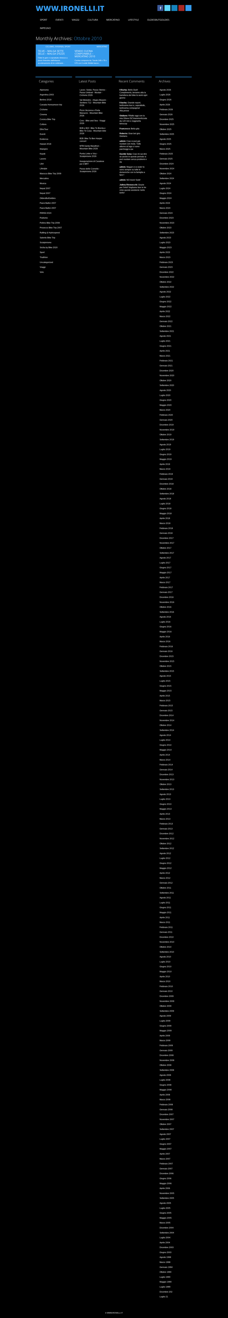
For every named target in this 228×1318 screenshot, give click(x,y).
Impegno (45, 28)
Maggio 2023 (166, 247)
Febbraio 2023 (166, 262)
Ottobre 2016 (165, 607)
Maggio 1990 (166, 1282)
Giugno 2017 (165, 567)
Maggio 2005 (166, 1218)
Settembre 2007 (167, 1129)
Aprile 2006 (165, 1188)
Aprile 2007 (165, 1154)
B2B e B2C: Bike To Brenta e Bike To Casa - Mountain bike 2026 (93, 131)
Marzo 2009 (165, 1040)
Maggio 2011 (165, 912)
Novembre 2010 (167, 942)
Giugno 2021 (165, 346)
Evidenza (59, 46)
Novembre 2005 (167, 1193)
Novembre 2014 (167, 720)
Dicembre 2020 (167, 371)
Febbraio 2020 (166, 415)
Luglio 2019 (165, 449)
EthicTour (44, 129)
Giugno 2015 (165, 686)
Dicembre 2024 (167, 164)
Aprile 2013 (165, 814)
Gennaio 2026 (166, 114)
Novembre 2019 (167, 430)
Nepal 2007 (45, 188)
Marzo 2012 (165, 878)
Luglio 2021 (165, 341)
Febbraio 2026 (166, 109)
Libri (42, 164)
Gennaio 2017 (166, 592)
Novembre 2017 (167, 543)
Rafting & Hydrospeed (50, 233)
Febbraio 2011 (166, 927)
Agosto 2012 (165, 853)
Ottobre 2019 (165, 434)
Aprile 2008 (165, 1095)
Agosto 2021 (165, 336)
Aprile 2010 (165, 976)
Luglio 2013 (165, 799)
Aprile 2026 (165, 105)
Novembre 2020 (167, 375)
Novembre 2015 (167, 661)
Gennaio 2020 (166, 420)
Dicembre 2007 (167, 1114)
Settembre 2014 (167, 730)
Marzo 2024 (165, 208)
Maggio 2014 (166, 750)
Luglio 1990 (165, 1277)
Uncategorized (46, 262)
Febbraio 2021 (166, 361)
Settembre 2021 (167, 331)
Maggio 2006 (166, 1183)
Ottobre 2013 (165, 784)
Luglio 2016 (165, 622)
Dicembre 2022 (167, 272)
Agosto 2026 (165, 90)
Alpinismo (44, 90)
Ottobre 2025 (165, 129)
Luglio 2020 (165, 395)
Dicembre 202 (166, 1292)
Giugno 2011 (165, 907)
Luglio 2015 (165, 681)
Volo (42, 272)
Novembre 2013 (167, 779)
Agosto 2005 (165, 1203)
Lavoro (43, 159)
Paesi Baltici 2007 (48, 203)
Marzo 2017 (165, 582)
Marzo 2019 (165, 469)
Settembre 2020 (167, 385)
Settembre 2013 (167, 789)
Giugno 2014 (165, 745)
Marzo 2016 (165, 641)
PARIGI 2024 (45, 213)
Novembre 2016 (167, 602)
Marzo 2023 (165, 257)
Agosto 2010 (165, 957)
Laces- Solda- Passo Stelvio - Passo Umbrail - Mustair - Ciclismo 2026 (93, 92)
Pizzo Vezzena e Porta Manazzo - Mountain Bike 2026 (91, 113)
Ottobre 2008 (165, 1065)
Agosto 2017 (165, 558)
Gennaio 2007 (166, 1169)
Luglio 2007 (165, 1139)
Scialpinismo (45, 242)
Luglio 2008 (165, 1080)
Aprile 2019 (165, 464)
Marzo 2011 (165, 922)
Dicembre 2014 (167, 715)
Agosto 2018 (165, 499)
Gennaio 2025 (166, 159)
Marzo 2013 (165, 819)
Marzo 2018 (165, 523)
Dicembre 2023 (167, 218)
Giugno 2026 (165, 100)
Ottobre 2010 (165, 947)
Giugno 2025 (165, 144)
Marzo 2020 (165, 410)
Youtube (181, 8)
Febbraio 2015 (166, 705)
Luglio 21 (164, 1297)
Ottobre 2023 (165, 228)
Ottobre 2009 (165, 1006)
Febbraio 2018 (166, 528)
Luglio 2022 (165, 297)
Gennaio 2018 (166, 533)
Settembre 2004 (167, 1233)
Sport (43, 19)
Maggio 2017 (166, 572)
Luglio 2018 (165, 504)
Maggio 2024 (166, 198)
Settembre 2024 (167, 178)
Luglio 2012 (165, 858)
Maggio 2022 (166, 306)
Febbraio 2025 (166, 154)
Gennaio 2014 (166, 770)
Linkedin (174, 8)
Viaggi (75, 19)
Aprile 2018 (165, 518)
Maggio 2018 (166, 513)
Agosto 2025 (165, 139)
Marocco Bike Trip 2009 (50, 173)
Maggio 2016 (166, 632)
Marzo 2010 (165, 981)
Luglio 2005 (165, 1208)
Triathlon (44, 257)
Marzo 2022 (165, 316)
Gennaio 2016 (166, 651)
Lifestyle (133, 19)
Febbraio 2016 (166, 646)
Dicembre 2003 (167, 1247)
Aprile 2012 (165, 873)
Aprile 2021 (165, 351)
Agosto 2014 (165, 735)
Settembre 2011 (167, 893)
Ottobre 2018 (165, 489)
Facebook (160, 8)
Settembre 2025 (167, 134)
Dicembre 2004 (167, 1228)
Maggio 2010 (166, 971)
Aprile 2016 (165, 637)
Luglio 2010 (165, 962)
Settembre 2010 (167, 952)
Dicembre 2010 (167, 937)
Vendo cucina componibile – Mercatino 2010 (85, 53)
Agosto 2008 (165, 1075)
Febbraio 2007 (166, 1164)
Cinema (43, 114)
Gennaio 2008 (166, 1109)
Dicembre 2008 (167, 1055)
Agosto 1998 (165, 1257)
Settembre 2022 (167, 287)
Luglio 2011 (165, 903)
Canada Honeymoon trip (51, 105)
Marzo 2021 (165, 356)
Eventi (59, 19)
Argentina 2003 (47, 95)
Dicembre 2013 (167, 774)
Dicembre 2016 (167, 597)
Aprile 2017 (165, 577)
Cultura (93, 19)
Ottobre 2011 (165, 888)
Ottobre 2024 (165, 173)
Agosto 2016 (165, 617)
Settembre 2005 (167, 1198)
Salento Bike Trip (47, 238)
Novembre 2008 (167, 1060)
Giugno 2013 (165, 804)
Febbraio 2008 (166, 1104)
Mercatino (113, 19)
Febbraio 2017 (166, 587)
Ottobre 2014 (165, 725)
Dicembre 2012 (167, 833)
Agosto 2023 (165, 238)
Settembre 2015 (167, 671)
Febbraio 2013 (166, 824)
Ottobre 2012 (165, 843)
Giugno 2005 (165, 1213)
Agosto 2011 (165, 898)
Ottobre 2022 (165, 282)
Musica (43, 183)
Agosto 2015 (165, 676)
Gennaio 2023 (166, 267)
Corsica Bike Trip (47, 119)
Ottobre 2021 (165, 326)
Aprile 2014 (165, 755)
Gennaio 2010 (166, 991)
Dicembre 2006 (167, 1173)
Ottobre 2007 (165, 1124)
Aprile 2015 (165, 696)
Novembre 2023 (167, 223)
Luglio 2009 (165, 1021)
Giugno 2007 (165, 1144)
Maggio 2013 (166, 809)
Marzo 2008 (165, 1099)
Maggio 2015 (166, 691)
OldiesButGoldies (158, 19)
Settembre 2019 (167, 439)
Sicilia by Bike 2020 (49, 247)
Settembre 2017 (167, 553)
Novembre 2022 (167, 277)
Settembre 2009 (167, 1011)
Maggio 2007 (166, 1149)
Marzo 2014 (165, 760)
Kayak (42, 154)
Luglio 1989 (165, 1287)
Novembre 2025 (167, 124)
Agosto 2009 (165, 1016)
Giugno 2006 (165, 1178)
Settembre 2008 (167, 1070)
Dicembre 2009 (167, 996)
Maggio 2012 (166, 868)
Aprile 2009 (165, 1036)
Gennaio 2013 (166, 829)
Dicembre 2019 (167, 425)
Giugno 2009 (165, 1026)
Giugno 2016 (165, 627)
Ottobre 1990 (165, 1272)
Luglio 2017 (165, 563)
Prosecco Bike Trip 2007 (51, 228)
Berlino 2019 (45, 100)
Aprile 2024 (165, 203)
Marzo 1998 (165, 1262)
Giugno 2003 (165, 1252)
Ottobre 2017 (165, 548)
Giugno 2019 (165, 454)
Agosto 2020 (165, 390)
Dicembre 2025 (167, 119)
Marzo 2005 (165, 1223)
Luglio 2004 (165, 1237)
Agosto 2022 (165, 292)
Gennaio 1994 (166, 1267)
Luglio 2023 (165, 242)
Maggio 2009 (166, 1031)
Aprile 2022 (165, 311)
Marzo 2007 (165, 1159)
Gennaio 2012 (166, 883)
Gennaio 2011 (166, 932)
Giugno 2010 (165, 966)
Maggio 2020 (166, 405)
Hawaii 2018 (45, 144)
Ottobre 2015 (165, 666)
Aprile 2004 (165, 1242)
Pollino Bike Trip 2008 (50, 223)
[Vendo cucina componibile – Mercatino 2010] (91, 46)
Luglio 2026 (165, 95)
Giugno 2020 (165, 400)
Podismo (44, 218)
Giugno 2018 (165, 508)
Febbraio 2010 (166, 986)
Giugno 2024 (165, 193)
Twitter (167, 8)
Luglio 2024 (165, 188)
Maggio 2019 (166, 459)
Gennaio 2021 (166, 366)
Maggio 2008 (166, 1090)
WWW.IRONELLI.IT (70, 8)
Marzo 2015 (165, 700)
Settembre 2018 (167, 494)
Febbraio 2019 (166, 474)
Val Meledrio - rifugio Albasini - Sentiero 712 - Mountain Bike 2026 (93, 103)
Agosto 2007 (165, 1134)
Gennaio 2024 (166, 213)
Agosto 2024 (165, 183)
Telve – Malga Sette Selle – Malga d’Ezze (51, 52)
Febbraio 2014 (166, 765)
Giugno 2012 (165, 863)
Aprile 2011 (165, 917)
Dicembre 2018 (167, 484)
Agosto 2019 (165, 444)
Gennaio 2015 (166, 710)
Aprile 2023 (165, 252)
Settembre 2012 (167, 848)
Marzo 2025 (165, 149)
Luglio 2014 (165, 740)
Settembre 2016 (167, 612)
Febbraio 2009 (166, 1045)
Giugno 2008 (165, 1085)
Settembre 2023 (167, 233)
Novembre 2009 (167, 1001)
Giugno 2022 (165, 301)
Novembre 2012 (167, 838)
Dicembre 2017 (167, 538)
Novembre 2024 (167, 168)
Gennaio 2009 (166, 1050)
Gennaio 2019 (166, 479)
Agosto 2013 (165, 794)
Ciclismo (50, 46)
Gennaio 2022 (166, 321)
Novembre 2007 (167, 1119)
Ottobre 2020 (165, 380)
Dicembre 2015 (167, 656)
